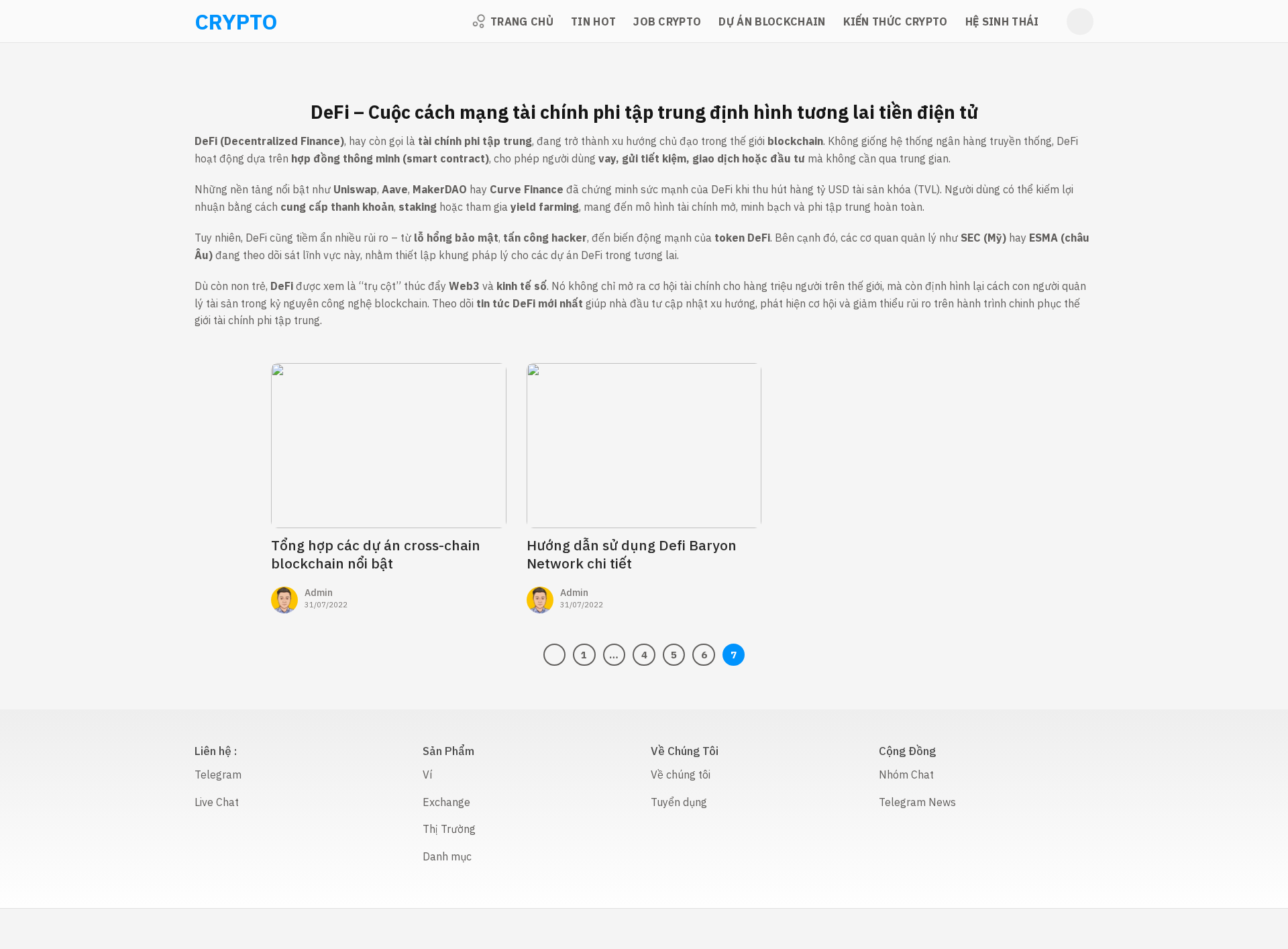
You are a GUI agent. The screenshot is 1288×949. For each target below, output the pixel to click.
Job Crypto (667, 21)
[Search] (1080, 21)
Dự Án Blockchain (771, 21)
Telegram (218, 774)
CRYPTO (212, 21)
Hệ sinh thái (1002, 21)
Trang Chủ (521, 21)
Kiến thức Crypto (895, 21)
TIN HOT (593, 21)
